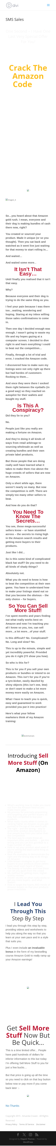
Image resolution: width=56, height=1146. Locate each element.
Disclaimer (40, 1124)
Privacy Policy (11, 1124)
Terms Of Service (26, 1124)
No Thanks (12, 1106)
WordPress (28, 1142)
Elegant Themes (27, 1139)
